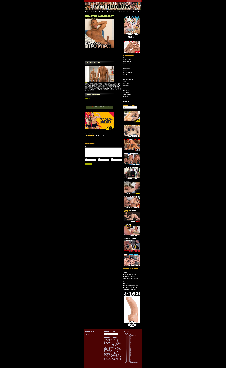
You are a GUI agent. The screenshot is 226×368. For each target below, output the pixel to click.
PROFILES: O (128, 350)
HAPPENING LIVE (128, 333)
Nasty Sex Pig (106, 355)
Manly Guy (117, 353)
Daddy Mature (112, 347)
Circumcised (109, 343)
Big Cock (114, 341)
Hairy (114, 350)
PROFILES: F (128, 341)
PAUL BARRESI (133, 276)
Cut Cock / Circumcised (111, 345)
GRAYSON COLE (127, 87)
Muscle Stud (116, 354)
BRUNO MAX (126, 101)
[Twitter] (86, 334)
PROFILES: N (128, 349)
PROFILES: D (128, 339)
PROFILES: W (128, 358)
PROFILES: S (128, 354)
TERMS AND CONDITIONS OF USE (131, 362)
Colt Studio (106, 344)
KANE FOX (126, 81)
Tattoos (112, 358)
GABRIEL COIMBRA (128, 98)
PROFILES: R (128, 353)
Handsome (108, 352)
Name (86, 158)
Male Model (110, 353)
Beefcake (109, 341)
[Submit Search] (128, 1)
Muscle (110, 354)
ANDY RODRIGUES (128, 94)
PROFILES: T (128, 355)
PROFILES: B (128, 337)
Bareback (116, 339)
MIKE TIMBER (133, 289)
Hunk (116, 352)
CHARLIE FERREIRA (128, 72)
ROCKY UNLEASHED (128, 99)
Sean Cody (96, 18)
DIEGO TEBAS (127, 68)
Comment (87, 146)
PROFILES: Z (128, 361)
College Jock (116, 343)
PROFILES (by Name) (129, 334)
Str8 (109, 358)
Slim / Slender (111, 357)
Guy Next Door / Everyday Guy (113, 350)
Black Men (117, 342)
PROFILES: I (128, 344)
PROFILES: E (128, 340)
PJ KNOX (126, 74)
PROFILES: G (128, 342)
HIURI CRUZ (126, 96)
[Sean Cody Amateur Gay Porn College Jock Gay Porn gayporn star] (99, 107)
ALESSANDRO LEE (128, 65)
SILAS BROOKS (127, 85)
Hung (114, 352)
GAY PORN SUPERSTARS (131, 335)
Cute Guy (114, 346)
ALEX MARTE (126, 77)
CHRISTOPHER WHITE (128, 79)
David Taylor (133, 274)
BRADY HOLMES (127, 57)
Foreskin (117, 347)
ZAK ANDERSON (127, 59)
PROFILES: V (128, 357)
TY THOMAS (135, 278)
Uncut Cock (117, 359)
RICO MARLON (127, 76)
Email (99, 158)
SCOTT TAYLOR (134, 287)
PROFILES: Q (128, 352)
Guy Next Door (110, 349)
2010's (89, 18)
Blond (106, 343)
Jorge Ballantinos (133, 281)
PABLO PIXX (126, 70)
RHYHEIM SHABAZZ (128, 92)
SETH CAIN (126, 83)
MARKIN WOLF (127, 90)
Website (112, 158)
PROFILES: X (128, 359)
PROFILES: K (128, 346)
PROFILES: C (128, 338)
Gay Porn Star (110, 348)
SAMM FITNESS (135, 285)
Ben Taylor (129, 283)
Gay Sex (116, 348)
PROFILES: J (128, 345)
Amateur (106, 339)
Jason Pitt (133, 280)
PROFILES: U (128, 356)
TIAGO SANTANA (127, 61)
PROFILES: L (128, 347)
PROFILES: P (128, 351)
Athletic (110, 339)
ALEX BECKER (127, 63)
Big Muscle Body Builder (112, 342)
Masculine (106, 354)
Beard (105, 341)
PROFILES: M (128, 348)
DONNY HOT (126, 66)
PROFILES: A (128, 336)
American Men (93, 18)
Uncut (111, 359)
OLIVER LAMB (127, 88)
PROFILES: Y (128, 360)
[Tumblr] (88, 334)
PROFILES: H (128, 343)
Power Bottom (112, 355)
